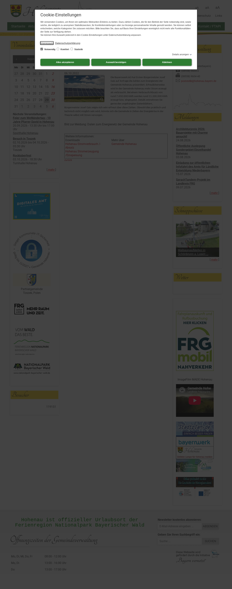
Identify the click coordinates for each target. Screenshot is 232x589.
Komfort (65, 49)
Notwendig (50, 49)
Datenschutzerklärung (67, 43)
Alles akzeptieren (65, 62)
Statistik (78, 49)
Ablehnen (167, 62)
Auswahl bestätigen (116, 62)
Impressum (46, 43)
